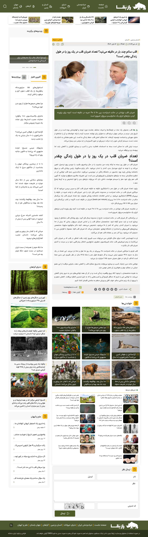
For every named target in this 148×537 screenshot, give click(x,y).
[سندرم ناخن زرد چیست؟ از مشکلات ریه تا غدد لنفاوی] (130, 459)
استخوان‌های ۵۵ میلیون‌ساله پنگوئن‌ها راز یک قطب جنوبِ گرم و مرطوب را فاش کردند (125, 329)
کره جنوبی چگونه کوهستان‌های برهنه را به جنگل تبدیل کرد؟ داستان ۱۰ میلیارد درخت (29, 332)
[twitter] (111, 289)
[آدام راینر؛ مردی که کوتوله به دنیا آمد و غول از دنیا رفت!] (130, 428)
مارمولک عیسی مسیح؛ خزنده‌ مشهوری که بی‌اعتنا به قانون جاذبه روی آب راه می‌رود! (95, 356)
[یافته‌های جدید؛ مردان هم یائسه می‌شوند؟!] (130, 438)
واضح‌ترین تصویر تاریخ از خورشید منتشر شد (30, 434)
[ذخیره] (62, 44)
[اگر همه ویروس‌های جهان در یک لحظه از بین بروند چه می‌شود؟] (87, 428)
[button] (34, 67)
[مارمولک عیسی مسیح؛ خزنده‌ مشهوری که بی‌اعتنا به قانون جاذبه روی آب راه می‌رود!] (96, 343)
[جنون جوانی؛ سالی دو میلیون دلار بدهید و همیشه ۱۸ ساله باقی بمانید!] (87, 438)
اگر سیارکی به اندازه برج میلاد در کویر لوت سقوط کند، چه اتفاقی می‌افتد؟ (30, 456)
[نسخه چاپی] (53, 44)
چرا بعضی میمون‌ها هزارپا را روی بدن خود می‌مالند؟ (95, 329)
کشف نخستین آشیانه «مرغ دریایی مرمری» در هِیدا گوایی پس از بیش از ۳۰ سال (29, 219)
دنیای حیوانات (63, 6)
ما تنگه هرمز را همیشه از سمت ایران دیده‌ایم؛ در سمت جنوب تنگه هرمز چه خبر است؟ (29, 251)
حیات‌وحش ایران (81, 6)
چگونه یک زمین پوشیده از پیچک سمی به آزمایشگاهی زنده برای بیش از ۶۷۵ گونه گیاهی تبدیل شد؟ (29, 367)
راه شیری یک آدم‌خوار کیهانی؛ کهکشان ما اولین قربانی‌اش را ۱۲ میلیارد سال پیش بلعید (118, 20)
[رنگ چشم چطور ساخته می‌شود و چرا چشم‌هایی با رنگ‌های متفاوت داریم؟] (87, 449)
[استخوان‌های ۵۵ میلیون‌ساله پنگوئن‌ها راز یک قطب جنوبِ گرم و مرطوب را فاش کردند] (126, 316)
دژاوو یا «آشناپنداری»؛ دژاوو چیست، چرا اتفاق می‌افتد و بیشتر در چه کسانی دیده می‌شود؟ (67, 417)
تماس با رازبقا (57, 40)
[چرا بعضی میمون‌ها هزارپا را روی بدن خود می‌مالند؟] (96, 316)
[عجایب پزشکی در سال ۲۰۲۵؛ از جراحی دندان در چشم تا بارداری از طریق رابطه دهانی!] (130, 398)
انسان (127, 40)
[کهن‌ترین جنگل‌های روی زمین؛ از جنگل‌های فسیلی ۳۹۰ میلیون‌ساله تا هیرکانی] (29, 282)
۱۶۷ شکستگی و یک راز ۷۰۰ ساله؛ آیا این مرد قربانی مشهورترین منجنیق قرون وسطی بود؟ (87, 20)
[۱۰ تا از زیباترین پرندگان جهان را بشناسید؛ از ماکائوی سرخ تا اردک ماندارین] (66, 343)
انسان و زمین (45, 6)
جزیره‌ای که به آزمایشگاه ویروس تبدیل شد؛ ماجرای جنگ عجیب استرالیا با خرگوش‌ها (19, 20)
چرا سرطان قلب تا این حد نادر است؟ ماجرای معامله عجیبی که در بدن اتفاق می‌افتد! (30, 467)
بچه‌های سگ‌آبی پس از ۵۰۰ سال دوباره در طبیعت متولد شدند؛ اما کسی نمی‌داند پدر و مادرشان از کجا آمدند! (125, 383)
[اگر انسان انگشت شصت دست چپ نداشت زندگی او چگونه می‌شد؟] (87, 408)
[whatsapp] (107, 289)
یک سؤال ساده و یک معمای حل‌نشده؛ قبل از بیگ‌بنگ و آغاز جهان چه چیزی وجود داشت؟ (29, 478)
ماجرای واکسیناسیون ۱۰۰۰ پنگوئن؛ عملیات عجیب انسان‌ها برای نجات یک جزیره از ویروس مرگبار (65, 329)
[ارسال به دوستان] (58, 44)
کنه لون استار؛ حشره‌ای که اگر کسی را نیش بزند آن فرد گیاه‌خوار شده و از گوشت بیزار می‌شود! (110, 407)
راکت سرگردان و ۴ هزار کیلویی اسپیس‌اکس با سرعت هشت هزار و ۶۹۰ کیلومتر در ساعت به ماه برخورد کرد (29, 445)
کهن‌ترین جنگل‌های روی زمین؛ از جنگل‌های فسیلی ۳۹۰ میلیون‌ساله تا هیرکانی (29, 299)
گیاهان (28, 6)
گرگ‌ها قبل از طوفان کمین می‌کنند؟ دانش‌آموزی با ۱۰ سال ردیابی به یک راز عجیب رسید (124, 356)
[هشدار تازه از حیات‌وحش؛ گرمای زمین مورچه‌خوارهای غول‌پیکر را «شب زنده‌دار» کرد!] (67, 20)
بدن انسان (118, 297)
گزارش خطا (76, 292)
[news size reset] (128, 123)
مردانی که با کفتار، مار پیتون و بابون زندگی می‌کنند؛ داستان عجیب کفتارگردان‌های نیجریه (65, 383)
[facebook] (95, 289)
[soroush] (99, 289)
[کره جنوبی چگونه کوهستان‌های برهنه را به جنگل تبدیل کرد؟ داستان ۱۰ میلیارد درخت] (29, 315)
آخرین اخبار (36, 77)
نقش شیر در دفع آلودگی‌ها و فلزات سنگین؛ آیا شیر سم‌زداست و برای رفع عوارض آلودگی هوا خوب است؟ (67, 397)
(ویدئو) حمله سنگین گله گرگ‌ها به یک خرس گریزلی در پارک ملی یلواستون (29, 59)
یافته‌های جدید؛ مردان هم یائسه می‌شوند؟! (110, 436)
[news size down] (133, 123)
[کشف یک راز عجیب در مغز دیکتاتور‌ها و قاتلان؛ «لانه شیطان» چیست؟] (130, 449)
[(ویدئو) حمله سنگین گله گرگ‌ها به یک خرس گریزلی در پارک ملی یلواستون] (29, 50)
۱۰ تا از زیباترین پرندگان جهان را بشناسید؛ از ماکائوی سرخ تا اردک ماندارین (65, 356)
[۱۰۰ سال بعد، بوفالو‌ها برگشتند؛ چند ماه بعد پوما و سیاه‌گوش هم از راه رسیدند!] (96, 370)
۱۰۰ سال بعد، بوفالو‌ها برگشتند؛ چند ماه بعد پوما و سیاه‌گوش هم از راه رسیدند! (94, 383)
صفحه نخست (101, 6)
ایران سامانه (12, 533)
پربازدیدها (16, 77)
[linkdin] (103, 289)
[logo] (131, 6)
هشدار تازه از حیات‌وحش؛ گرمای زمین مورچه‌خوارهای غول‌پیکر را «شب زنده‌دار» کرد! (52, 20)
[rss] (11, 525)
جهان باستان (15, 6)
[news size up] (124, 123)
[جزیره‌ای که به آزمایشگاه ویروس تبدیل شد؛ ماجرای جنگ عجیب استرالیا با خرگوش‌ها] (34, 20)
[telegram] (115, 289)
